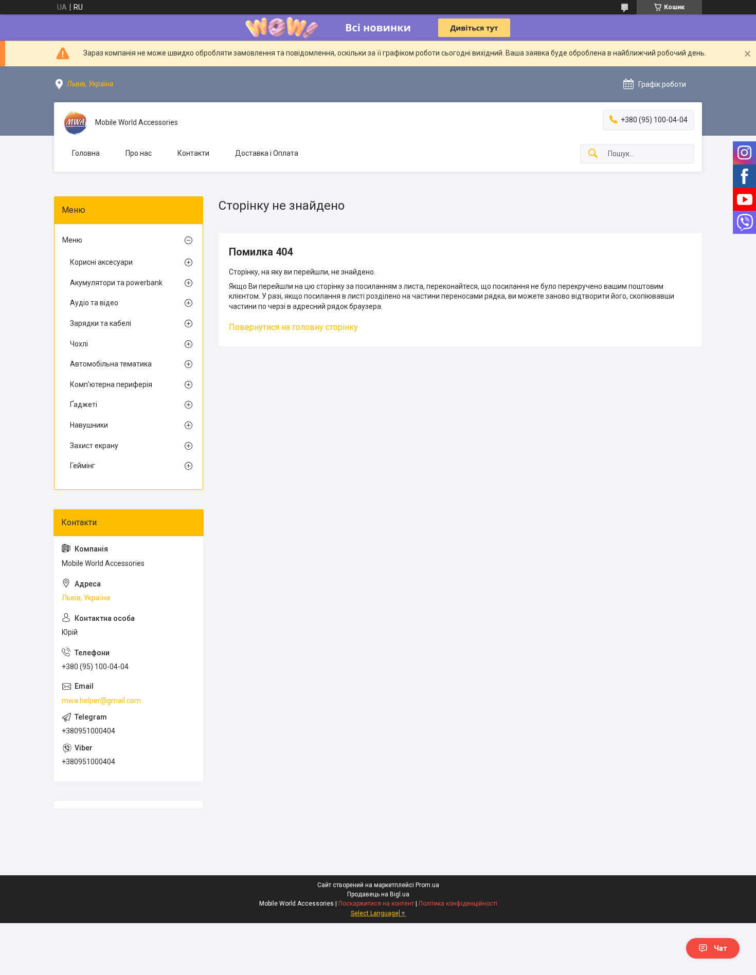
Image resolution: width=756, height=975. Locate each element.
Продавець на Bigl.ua (378, 894)
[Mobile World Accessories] (74, 123)
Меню (72, 240)
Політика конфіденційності (458, 903)
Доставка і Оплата (266, 153)
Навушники (89, 425)
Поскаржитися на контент (376, 903)
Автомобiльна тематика (111, 364)
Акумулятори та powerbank (116, 283)
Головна (86, 153)
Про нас (138, 153)
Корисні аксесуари (101, 262)
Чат (720, 948)
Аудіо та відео (94, 303)
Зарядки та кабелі (100, 323)
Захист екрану (94, 445)
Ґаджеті (83, 404)
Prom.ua (427, 885)
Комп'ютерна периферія (111, 384)
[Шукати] (593, 154)
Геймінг (82, 466)
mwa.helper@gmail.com (101, 700)
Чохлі (79, 344)
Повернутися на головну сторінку (293, 327)
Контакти (193, 153)
